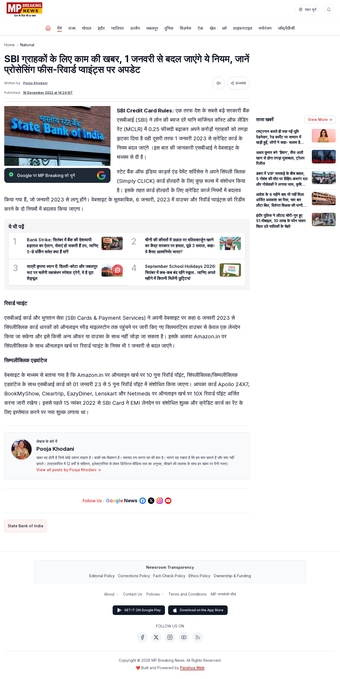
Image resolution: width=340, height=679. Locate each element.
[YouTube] (183, 637)
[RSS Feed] (197, 637)
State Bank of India (25, 526)
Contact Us (132, 594)
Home (9, 45)
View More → (320, 119)
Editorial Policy (102, 575)
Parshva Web (192, 667)
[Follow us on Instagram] (159, 500)
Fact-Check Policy (169, 575)
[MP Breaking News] (24, 9)
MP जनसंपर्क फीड (223, 594)
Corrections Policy (134, 575)
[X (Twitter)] (156, 637)
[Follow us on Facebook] (142, 500)
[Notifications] (329, 9)
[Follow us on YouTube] (168, 500)
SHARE (240, 83)
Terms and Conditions (187, 594)
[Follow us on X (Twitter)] (151, 500)
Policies (153, 594)
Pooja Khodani (35, 83)
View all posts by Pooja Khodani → (68, 469)
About (109, 594)
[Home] (48, 28)
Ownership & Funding (232, 575)
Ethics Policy (199, 575)
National (27, 45)
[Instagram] (170, 637)
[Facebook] (142, 637)
